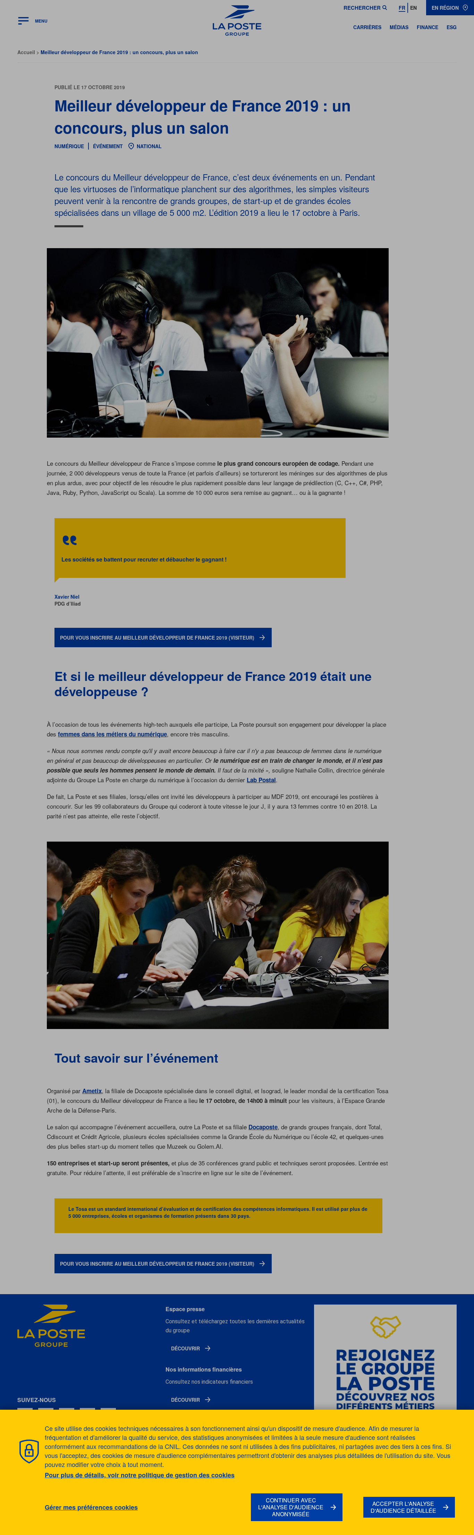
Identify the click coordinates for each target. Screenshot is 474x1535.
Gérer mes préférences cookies (91, 1507)
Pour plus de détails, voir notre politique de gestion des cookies (140, 1474)
